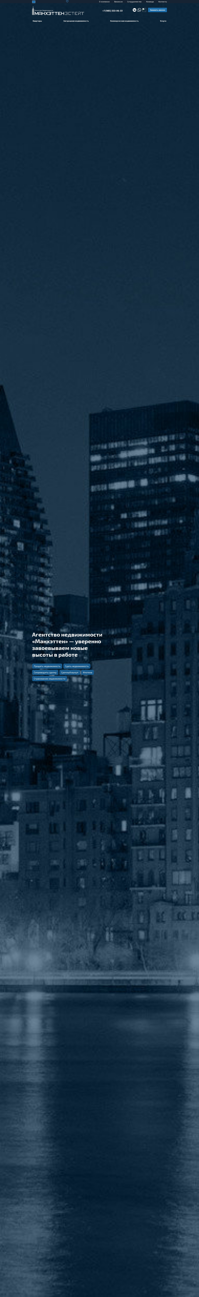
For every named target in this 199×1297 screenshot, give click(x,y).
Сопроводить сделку (45, 672)
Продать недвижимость (47, 666)
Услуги (163, 21)
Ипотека (87, 672)
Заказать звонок (157, 10)
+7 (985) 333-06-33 (112, 10)
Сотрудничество (134, 1)
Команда (150, 1)
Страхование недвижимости (49, 678)
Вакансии (118, 1)
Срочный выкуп (69, 672)
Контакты (162, 1)
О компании (104, 1)
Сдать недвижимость (77, 666)
